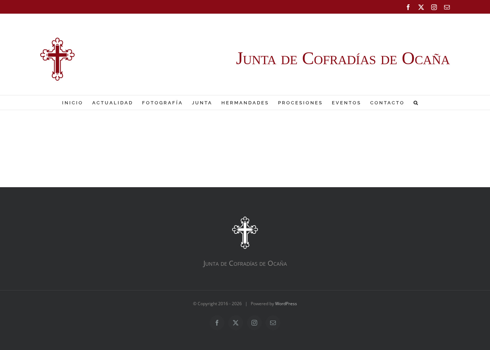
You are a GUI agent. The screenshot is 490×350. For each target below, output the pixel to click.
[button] (416, 102)
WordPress (286, 304)
